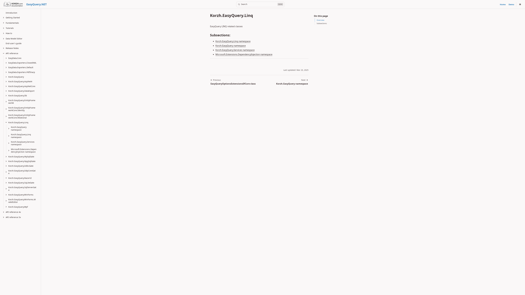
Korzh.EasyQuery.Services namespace (235, 49)
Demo (511, 4)
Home (503, 4)
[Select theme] (520, 4)
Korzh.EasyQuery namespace (230, 45)
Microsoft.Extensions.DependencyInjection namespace (243, 54)
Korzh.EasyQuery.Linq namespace (232, 41)
